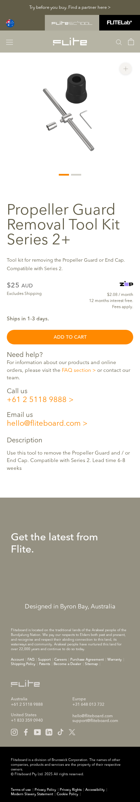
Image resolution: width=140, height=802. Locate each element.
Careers (60, 659)
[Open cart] (131, 41)
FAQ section (76, 370)
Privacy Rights (71, 789)
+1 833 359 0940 (27, 721)
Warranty (114, 659)
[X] (72, 732)
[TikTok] (60, 732)
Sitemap (91, 664)
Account (17, 659)
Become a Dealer (67, 664)
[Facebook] (25, 732)
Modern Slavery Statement (32, 794)
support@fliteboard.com (95, 721)
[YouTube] (37, 732)
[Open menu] (9, 41)
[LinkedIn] (49, 732)
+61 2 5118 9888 (37, 400)
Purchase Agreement (87, 659)
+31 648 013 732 (88, 705)
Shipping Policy (23, 664)
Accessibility (95, 789)
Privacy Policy (45, 789)
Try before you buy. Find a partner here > (70, 7)
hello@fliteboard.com (44, 423)
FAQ (31, 659)
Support (44, 659)
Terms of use (21, 789)
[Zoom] (126, 69)
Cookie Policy (67, 794)
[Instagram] (14, 732)
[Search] (119, 42)
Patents (44, 664)
